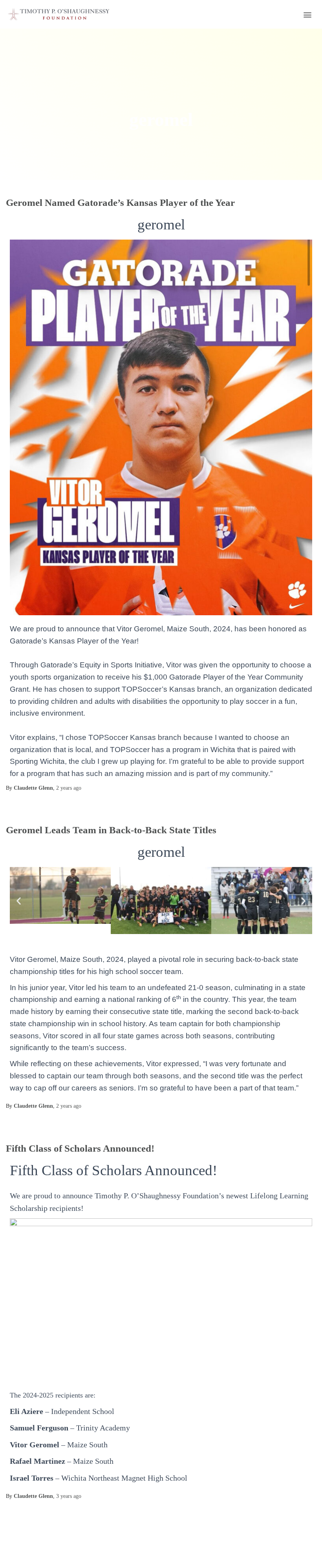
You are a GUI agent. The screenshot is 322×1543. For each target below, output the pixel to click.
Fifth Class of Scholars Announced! (80, 1148)
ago (68, 788)
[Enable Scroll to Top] (306, 1527)
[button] (307, 14)
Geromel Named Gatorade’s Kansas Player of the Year (120, 202)
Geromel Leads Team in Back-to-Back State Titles (111, 830)
